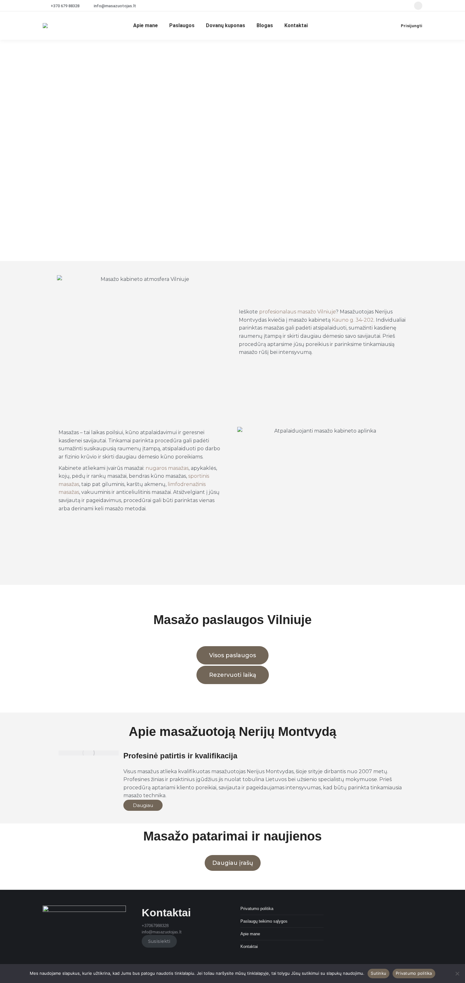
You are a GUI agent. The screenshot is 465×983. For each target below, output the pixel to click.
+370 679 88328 (65, 5)
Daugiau (143, 805)
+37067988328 (155, 925)
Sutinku (378, 973)
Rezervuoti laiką (232, 674)
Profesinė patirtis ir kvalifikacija (180, 755)
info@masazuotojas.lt (115, 5)
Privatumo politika (256, 908)
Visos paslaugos (232, 655)
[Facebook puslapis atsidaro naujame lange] (418, 6)
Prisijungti (411, 25)
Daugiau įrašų (232, 862)
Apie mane (250, 933)
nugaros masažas (167, 468)
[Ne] (457, 973)
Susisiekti (159, 941)
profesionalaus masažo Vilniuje (297, 312)
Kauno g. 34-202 (353, 320)
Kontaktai (249, 946)
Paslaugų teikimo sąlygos (264, 921)
